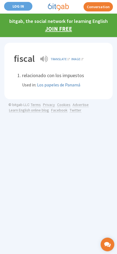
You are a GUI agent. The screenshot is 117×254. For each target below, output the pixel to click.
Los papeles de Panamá (58, 84)
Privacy (49, 104)
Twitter (75, 110)
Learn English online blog (29, 110)
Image (75, 59)
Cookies (63, 104)
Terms (36, 104)
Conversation (98, 6)
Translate (59, 59)
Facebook (59, 110)
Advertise (81, 104)
